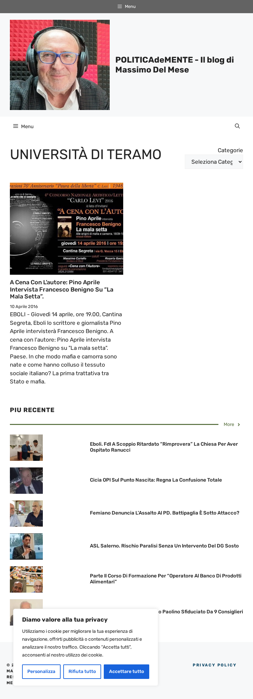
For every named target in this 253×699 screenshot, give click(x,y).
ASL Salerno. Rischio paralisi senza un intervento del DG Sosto (164, 546)
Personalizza (41, 671)
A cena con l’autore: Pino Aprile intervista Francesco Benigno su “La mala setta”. (61, 289)
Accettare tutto (126, 671)
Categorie (230, 150)
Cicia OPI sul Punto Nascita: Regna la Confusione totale (156, 480)
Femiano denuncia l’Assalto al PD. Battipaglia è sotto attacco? (164, 513)
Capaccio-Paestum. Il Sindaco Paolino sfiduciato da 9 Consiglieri (166, 612)
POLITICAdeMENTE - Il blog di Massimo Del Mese (174, 64)
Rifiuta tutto (82, 671)
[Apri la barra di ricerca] (237, 126)
